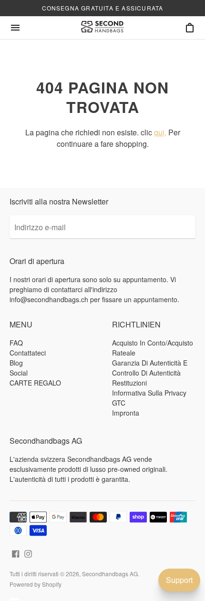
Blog (16, 362)
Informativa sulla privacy (149, 392)
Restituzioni (129, 382)
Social (19, 372)
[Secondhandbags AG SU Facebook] (16, 552)
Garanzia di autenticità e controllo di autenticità (149, 367)
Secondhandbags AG (110, 574)
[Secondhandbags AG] (102, 27)
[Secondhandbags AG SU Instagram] (28, 552)
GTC (118, 402)
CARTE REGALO (35, 382)
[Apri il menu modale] (15, 27)
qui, (160, 132)
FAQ (16, 342)
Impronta (125, 413)
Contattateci (28, 352)
